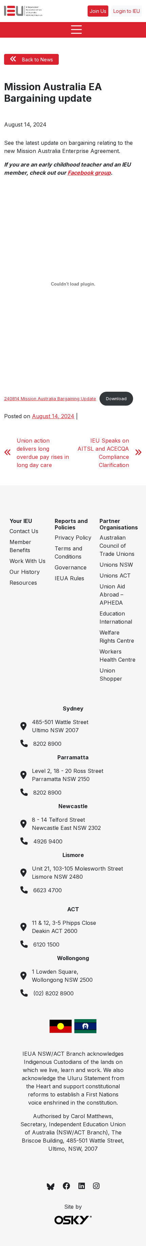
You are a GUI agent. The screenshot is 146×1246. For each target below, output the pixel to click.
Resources (23, 582)
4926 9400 (47, 841)
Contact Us (24, 531)
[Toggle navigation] (73, 30)
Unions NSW (116, 564)
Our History (25, 571)
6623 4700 (47, 890)
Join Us (98, 11)
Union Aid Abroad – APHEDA (112, 594)
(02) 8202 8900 (53, 993)
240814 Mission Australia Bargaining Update (50, 398)
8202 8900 (47, 743)
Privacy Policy (73, 537)
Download (116, 398)
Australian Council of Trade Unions (116, 545)
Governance (71, 567)
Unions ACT (115, 575)
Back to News (37, 59)
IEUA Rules (69, 578)
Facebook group (89, 172)
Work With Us (27, 561)
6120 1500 (46, 944)
